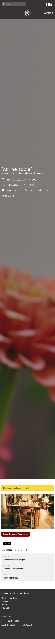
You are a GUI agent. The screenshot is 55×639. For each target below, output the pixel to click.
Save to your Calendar (15, 534)
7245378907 (13, 621)
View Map (5, 607)
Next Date (8, 195)
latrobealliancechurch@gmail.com (21, 625)
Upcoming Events (14, 549)
